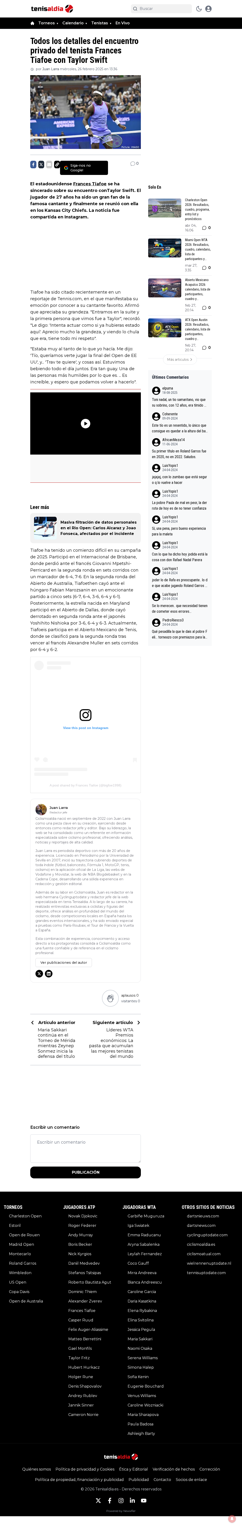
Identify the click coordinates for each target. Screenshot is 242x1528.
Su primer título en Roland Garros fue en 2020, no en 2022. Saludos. (179, 454)
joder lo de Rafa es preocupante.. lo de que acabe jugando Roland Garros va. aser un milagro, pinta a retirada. (179, 583)
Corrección (209, 1469)
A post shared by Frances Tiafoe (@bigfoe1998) (85, 785)
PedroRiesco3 (173, 620)
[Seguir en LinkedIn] (48, 973)
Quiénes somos (36, 1469)
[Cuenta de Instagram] (121, 1500)
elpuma (167, 388)
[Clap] (110, 998)
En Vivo (123, 23)
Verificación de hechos (174, 1469)
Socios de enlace (191, 1479)
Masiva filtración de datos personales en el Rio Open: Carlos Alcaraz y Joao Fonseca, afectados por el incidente (98, 528)
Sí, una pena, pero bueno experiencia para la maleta (179, 531)
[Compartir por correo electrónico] (49, 164)
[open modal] (208, 8)
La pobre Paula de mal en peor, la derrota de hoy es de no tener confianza (179, 505)
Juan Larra (50, 69)
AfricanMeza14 (173, 440)
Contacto (162, 1479)
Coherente (170, 414)
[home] (32, 23)
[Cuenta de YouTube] (144, 1500)
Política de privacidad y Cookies (85, 1469)
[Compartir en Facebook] (33, 164)
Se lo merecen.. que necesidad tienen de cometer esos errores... (179, 608)
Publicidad (139, 1479)
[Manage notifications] (232, 1519)
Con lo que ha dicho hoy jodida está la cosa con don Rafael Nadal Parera (179, 557)
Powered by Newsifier (121, 1511)
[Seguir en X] (39, 973)
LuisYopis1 (170, 466)
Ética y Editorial (133, 1469)
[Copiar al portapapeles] (57, 164)
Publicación (85, 1172)
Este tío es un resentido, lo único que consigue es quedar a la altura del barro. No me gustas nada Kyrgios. (179, 428)
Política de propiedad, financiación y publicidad (79, 1479)
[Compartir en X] (41, 164)
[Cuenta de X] (98, 1500)
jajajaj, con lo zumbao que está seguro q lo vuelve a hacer (179, 480)
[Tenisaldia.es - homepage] (52, 9)
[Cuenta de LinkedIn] (132, 1500)
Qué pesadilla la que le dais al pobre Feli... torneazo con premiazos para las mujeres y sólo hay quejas (179, 634)
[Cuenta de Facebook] (109, 1500)
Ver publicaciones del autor (63, 962)
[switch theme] (199, 8)
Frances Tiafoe (90, 184)
